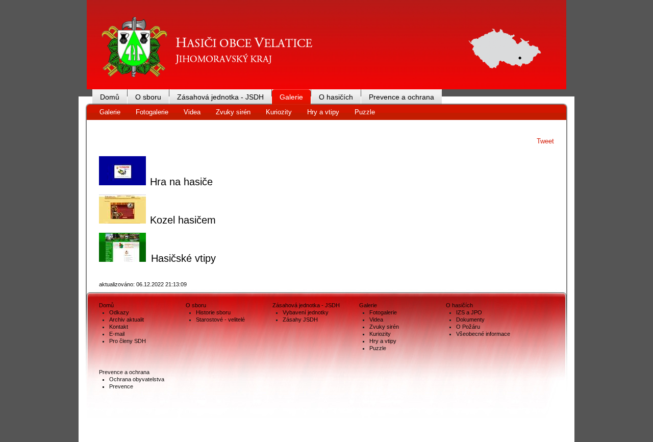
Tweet (545, 141)
